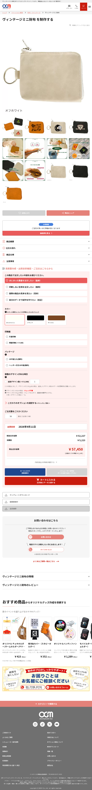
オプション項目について (55, 742)
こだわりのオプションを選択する (29, 402)
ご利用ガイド (6, 733)
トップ (4, 12)
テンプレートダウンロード (20, 495)
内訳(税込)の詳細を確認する (45, 462)
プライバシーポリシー (54, 761)
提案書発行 (14, 502)
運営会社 (50, 765)
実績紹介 (5, 751)
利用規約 (5, 761)
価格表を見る (45, 233)
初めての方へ (51, 733)
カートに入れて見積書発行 (25, 472)
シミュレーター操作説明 (10, 742)
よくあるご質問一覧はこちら (44, 561)
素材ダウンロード (53, 747)
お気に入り (26, 213)
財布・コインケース (34, 12)
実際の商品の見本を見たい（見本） (24, 293)
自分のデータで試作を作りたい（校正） (26, 299)
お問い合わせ (51, 756)
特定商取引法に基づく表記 (11, 765)
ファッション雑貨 (17, 12)
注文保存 (13, 508)
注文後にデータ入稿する (46, 481)
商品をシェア (69, 213)
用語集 (4, 747)
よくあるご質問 (7, 737)
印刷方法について (53, 737)
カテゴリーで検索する (47, 703)
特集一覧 (50, 751)
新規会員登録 (6, 756)
